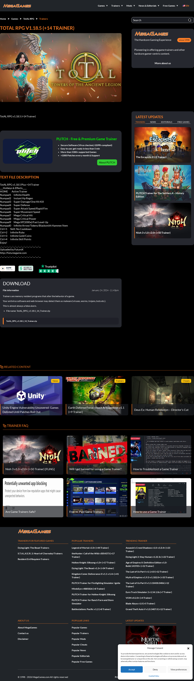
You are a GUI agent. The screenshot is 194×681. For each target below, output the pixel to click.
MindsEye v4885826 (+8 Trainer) (88, 588)
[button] (188, 648)
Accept (132, 669)
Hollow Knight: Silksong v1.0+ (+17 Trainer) (93, 562)
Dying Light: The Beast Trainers (33, 547)
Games (14, 18)
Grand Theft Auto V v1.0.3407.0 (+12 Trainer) (149, 609)
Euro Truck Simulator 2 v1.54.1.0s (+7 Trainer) (149, 592)
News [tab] (153, 122)
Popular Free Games (82, 661)
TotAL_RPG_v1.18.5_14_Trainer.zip (21, 321)
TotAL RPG (28, 18)
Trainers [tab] (140, 122)
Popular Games (79, 627)
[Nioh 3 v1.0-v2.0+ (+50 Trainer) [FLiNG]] (33, 454)
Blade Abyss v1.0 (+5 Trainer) (140, 603)
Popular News (79, 650)
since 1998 (184, 40)
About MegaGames (27, 627)
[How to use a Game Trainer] (161, 497)
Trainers (43, 18)
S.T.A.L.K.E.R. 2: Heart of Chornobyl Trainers (40, 553)
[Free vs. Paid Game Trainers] (97, 497)
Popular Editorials (81, 656)
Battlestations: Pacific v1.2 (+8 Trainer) (91, 609)
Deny (155, 669)
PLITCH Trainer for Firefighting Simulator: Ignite (96, 583)
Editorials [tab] (166, 122)
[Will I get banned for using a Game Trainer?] (97, 454)
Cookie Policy (154, 676)
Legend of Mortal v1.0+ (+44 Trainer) (90, 547)
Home (3, 18)
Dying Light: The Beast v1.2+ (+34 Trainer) (93, 568)
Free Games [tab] (183, 122)
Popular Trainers (80, 633)
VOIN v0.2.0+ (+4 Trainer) (139, 597)
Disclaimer (23, 638)
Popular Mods (79, 638)
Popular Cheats (79, 644)
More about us (163, 63)
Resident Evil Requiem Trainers (33, 559)
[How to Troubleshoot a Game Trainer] (161, 454)
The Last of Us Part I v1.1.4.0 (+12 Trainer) (147, 571)
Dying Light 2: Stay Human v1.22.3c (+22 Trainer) (150, 556)
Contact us (23, 633)
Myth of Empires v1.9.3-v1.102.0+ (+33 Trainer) (150, 577)
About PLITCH (107, 162)
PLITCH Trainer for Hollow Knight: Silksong (93, 594)
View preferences (179, 669)
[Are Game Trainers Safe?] (33, 497)
